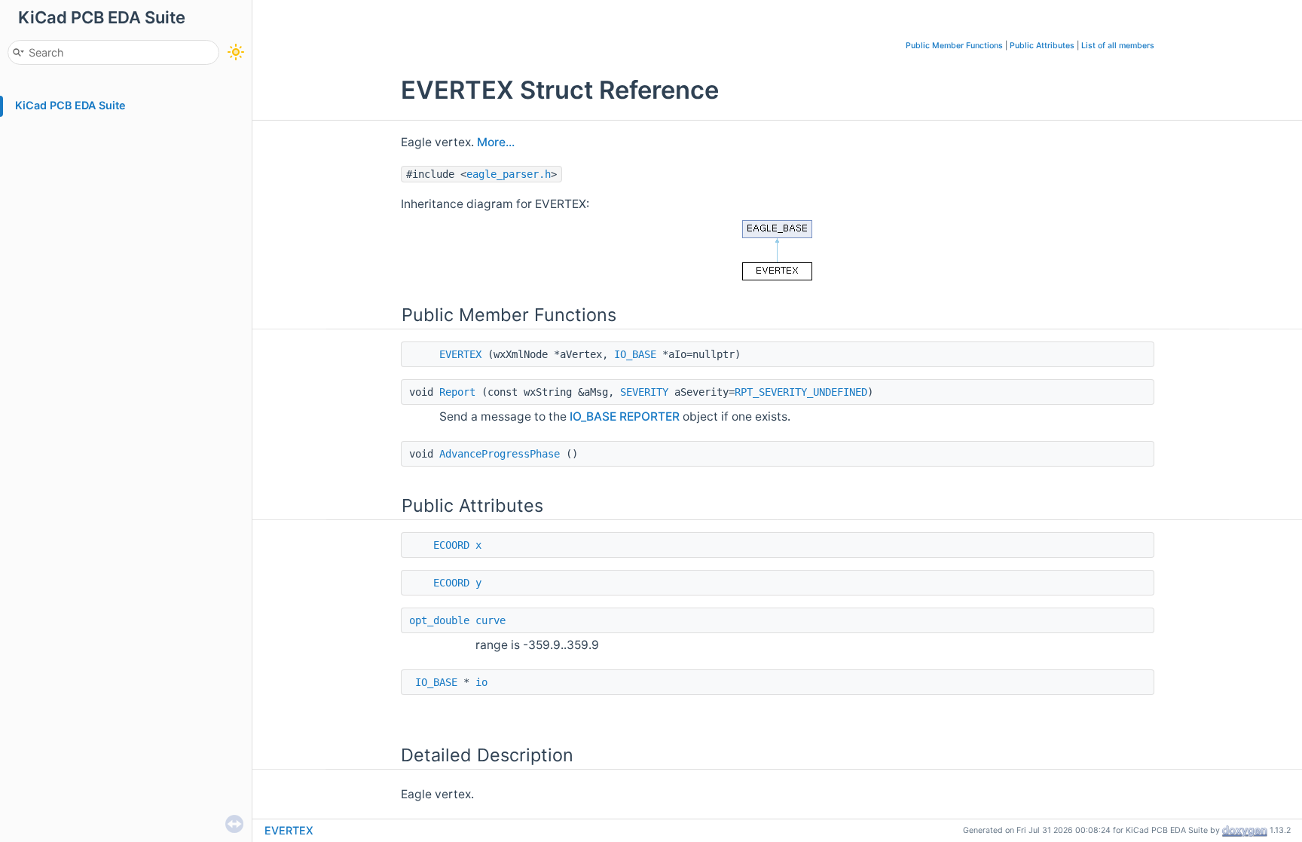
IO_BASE (635, 354)
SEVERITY (644, 392)
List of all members (1117, 46)
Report (457, 392)
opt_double (439, 620)
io (481, 682)
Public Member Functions (954, 46)
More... (496, 142)
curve (490, 620)
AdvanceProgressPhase (499, 454)
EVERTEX (460, 354)
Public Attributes (1042, 46)
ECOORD (451, 545)
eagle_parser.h (508, 174)
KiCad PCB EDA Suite (70, 105)
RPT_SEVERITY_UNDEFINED (801, 392)
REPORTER (649, 416)
